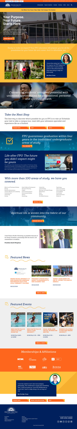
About (68, 4)
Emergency (24, 421)
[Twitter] (66, 422)
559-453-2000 (66, 418)
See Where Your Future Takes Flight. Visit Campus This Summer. (38, 10)
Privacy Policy (24, 417)
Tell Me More (26, 146)
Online (64, 4)
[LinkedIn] (71, 422)
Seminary (60, 4)
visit (50, 400)
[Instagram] (58, 422)
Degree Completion (48, 4)
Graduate (55, 4)
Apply (16, 1)
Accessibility (24, 420)
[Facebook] (63, 422)
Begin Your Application (37, 400)
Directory (6, 418)
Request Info (9, 1)
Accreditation (7, 416)
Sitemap (23, 416)
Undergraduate (40, 4)
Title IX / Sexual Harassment (9, 419)
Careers (6, 417)
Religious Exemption (8, 420)
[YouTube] (61, 422)
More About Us (8, 38)
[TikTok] (69, 422)
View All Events (40, 343)
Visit (21, 1)
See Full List (37, 202)
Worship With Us (37, 221)
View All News (41, 292)
